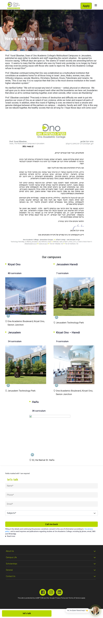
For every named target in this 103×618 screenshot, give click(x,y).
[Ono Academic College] (13, 5)
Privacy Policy (60, 598)
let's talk (27, 613)
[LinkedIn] (59, 592)
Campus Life (11, 557)
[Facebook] (42, 592)
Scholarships (11, 564)
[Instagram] (51, 592)
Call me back (51, 524)
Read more (11, 536)
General (9, 570)
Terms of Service (75, 598)
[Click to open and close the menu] (96, 5)
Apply (86, 5)
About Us (10, 551)
